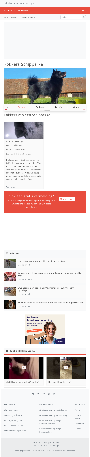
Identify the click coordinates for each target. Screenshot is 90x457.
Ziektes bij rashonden (13, 415)
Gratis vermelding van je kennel (53, 410)
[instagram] (49, 393)
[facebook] (33, 393)
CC (46, 451)
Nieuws (15, 253)
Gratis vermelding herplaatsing (53, 415)
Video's (77, 107)
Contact (78, 410)
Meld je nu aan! (66, 199)
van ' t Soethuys (14, 141)
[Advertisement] (45, 40)
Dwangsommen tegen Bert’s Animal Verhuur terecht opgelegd (46, 289)
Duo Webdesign (52, 445)
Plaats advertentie (16, 3)
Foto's (58, 107)
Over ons (78, 428)
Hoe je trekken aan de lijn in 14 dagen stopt (42, 261)
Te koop (40, 107)
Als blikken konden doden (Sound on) (22, 382)
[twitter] (38, 393)
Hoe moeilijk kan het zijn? (59, 382)
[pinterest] (54, 393)
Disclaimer (79, 423)
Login (31, 3)
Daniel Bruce (60, 451)
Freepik (51, 451)
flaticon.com (39, 451)
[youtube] (44, 393)
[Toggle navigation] (83, 10)
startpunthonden (6, 10)
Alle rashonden (11, 410)
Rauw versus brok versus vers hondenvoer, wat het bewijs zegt (49, 274)
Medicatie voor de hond (14, 425)
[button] (5, 110)
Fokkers (22, 107)
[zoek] (84, 17)
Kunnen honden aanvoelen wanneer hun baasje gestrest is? (50, 302)
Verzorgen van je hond (14, 420)
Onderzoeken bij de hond (15, 430)
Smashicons (70, 451)
